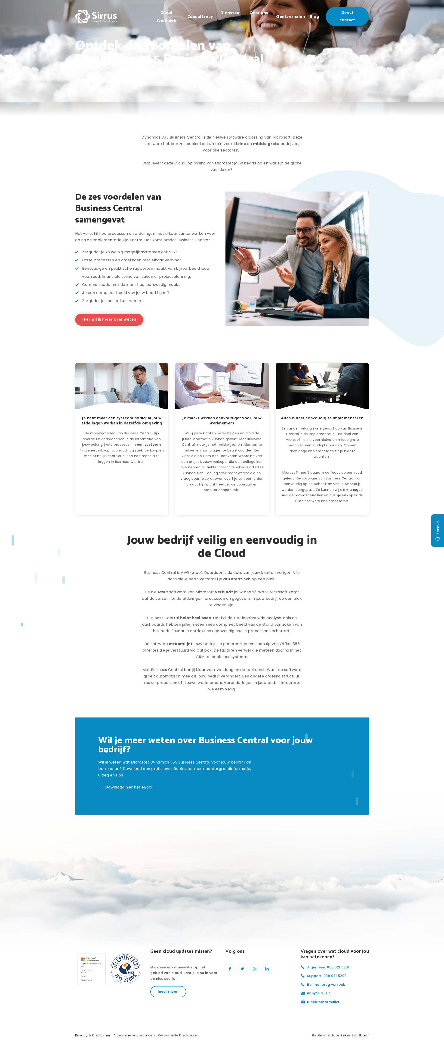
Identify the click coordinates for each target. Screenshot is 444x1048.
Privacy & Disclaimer (92, 1035)
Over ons (259, 12)
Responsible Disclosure (177, 1035)
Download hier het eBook (129, 787)
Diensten (230, 12)
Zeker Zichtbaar (355, 1035)
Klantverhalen (290, 16)
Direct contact (347, 16)
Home (80, 69)
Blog (314, 16)
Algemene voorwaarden (134, 1035)
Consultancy (200, 16)
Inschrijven (168, 991)
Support (437, 527)
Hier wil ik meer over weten (109, 319)
